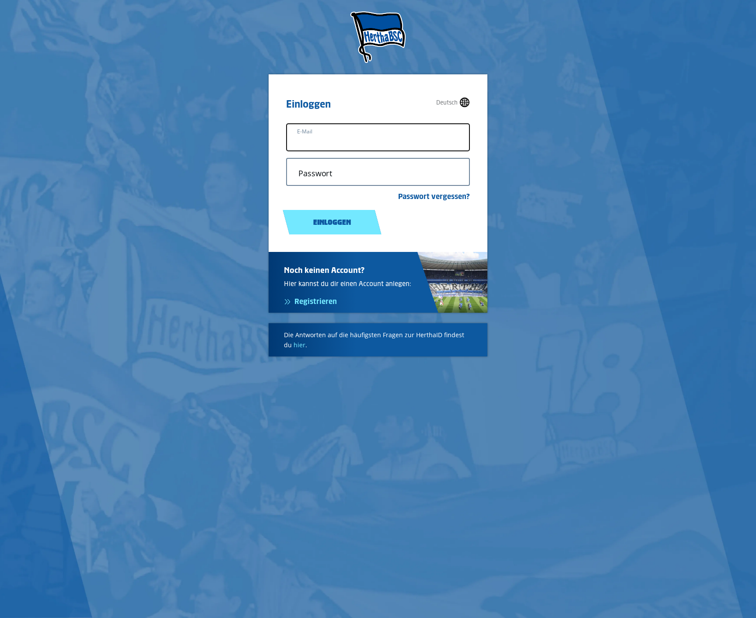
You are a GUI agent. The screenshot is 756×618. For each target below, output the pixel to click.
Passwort (315, 173)
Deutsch (447, 102)
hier (299, 345)
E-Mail (304, 131)
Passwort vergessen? (434, 196)
